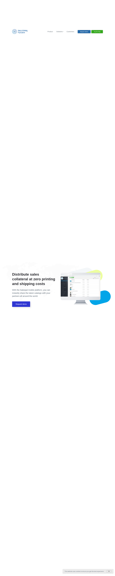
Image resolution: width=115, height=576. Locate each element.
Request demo (21, 304)
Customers (70, 31)
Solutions (59, 31)
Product (50, 31)
